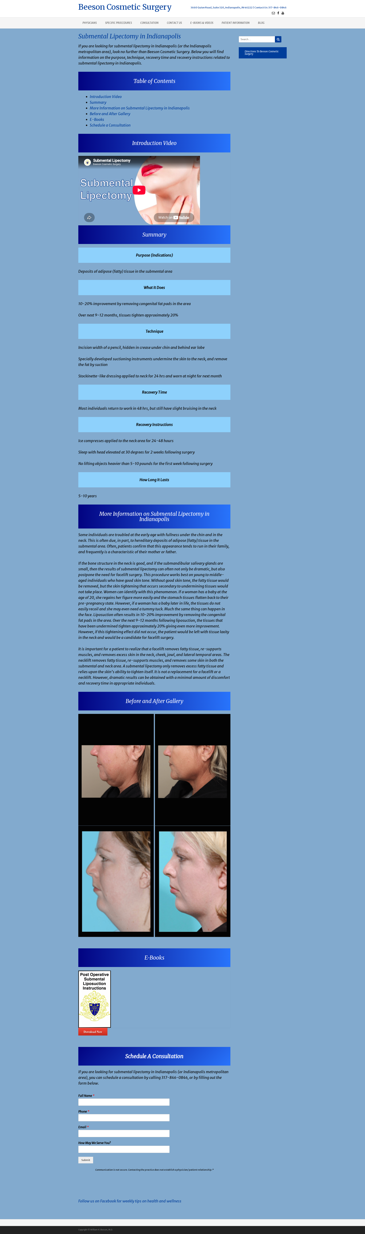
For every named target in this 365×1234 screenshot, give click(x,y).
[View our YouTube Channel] (283, 13)
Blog (261, 23)
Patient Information (236, 23)
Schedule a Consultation (110, 125)
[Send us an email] (273, 13)
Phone (83, 1111)
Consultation (149, 23)
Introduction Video (106, 96)
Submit (85, 1160)
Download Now (93, 1032)
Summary (98, 102)
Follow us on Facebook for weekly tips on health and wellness (129, 1201)
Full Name (86, 1096)
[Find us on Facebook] (278, 13)
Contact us (174, 23)
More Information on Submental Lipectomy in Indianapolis (140, 108)
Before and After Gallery (110, 113)
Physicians (90, 23)
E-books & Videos (201, 23)
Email (83, 1127)
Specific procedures (118, 23)
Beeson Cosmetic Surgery (125, 6)
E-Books (97, 119)
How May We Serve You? (94, 1143)
